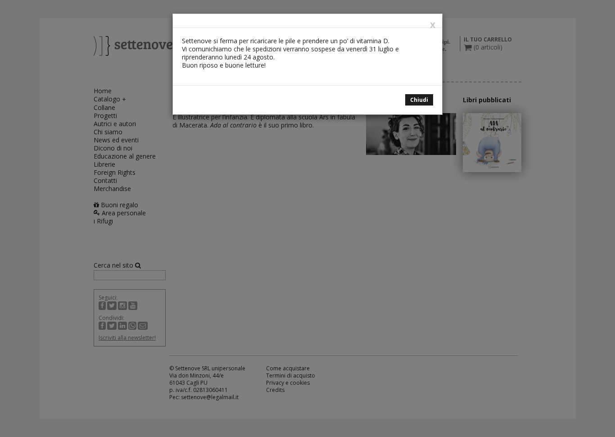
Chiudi (419, 100)
